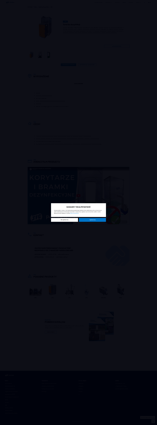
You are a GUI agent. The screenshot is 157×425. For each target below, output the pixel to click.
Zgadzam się (92, 219)
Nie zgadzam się (64, 219)
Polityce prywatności (74, 213)
